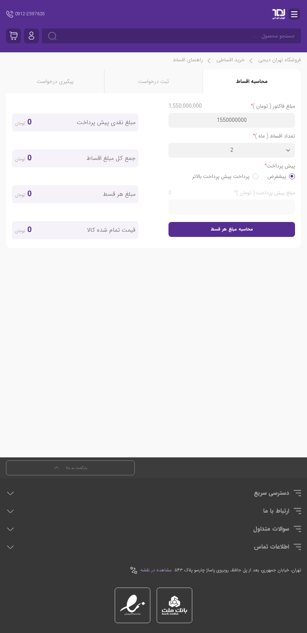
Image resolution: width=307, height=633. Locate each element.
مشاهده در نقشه (155, 570)
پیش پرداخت (281, 166)
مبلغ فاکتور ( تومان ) (274, 106)
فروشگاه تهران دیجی (279, 60)
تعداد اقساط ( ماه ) (275, 136)
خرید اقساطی (230, 60)
